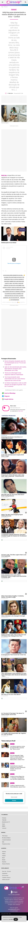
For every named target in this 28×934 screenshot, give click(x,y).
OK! (16, 919)
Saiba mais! (20, 411)
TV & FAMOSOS (4, 814)
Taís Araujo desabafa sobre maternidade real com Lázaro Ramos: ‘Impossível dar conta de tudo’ (15, 378)
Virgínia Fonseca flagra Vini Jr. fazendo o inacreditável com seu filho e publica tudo (17, 778)
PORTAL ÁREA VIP (5, 868)
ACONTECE (3, 848)
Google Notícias (8, 399)
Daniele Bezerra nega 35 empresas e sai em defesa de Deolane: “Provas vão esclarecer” (17, 768)
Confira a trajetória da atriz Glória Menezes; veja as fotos (17, 786)
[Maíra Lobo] (6, 93)
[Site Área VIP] (14, 2)
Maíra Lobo (10, 93)
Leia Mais (11, 919)
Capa (2, 6)
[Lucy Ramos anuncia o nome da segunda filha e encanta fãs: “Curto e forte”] (5, 745)
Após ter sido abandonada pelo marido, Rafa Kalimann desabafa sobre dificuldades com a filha (15, 368)
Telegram (7, 396)
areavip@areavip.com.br (14, 909)
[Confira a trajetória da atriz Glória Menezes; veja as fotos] (5, 784)
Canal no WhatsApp (9, 393)
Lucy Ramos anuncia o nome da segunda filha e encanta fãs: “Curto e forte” (17, 748)
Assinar (14, 800)
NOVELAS (3, 832)
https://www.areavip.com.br (15, 407)
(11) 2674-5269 (14, 911)
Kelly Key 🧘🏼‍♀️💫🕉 (16, 302)
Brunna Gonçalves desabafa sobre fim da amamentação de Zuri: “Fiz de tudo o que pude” (15, 362)
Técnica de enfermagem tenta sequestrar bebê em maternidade (14, 373)
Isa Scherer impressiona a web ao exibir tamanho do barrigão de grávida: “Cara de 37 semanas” (15, 384)
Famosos (6, 6)
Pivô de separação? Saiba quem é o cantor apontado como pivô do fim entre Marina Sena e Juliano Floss (17, 757)
